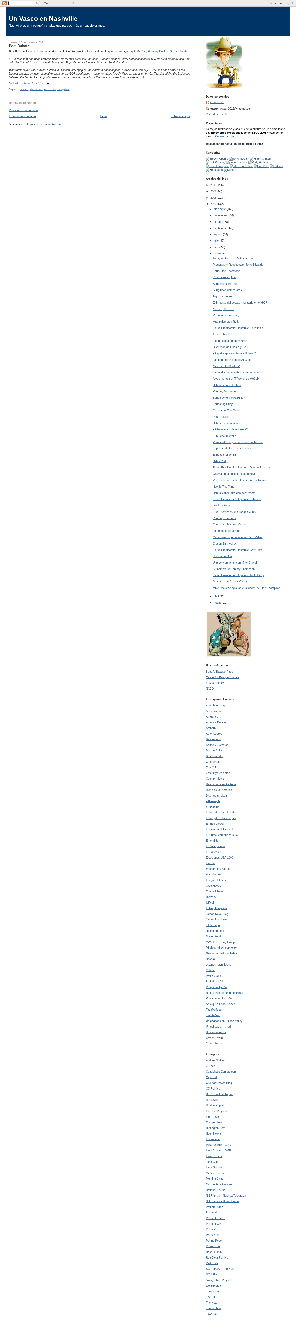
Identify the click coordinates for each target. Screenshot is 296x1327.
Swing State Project (218, 1280)
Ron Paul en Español (219, 998)
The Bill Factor (222, 334)
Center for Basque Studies (222, 677)
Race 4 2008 (214, 1252)
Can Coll (211, 767)
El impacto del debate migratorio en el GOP (240, 302)
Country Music (215, 778)
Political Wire (214, 1223)
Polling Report (214, 1240)
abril (217, 596)
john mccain (36, 89)
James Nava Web (217, 919)
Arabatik (211, 728)
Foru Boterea (214, 874)
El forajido (212, 840)
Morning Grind (214, 1178)
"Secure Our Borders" (226, 366)
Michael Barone (215, 1173)
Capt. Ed (211, 1077)
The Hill (210, 1297)
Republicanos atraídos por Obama (234, 492)
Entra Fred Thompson (226, 271)
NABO (210, 688)
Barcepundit (213, 739)
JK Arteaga (213, 925)
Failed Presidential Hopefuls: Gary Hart (237, 549)
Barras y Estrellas (217, 744)
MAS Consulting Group (220, 942)
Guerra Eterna (214, 891)
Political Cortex (215, 1218)
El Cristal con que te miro (222, 835)
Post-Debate (220, 416)
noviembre (221, 215)
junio (217, 247)
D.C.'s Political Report (219, 1094)
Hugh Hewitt (213, 1133)
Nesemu (211, 959)
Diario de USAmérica (219, 790)
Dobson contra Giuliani (227, 385)
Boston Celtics (215, 750)
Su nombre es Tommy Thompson (234, 569)
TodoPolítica (213, 1009)
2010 (213, 185)
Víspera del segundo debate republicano (238, 442)
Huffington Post (215, 1128)
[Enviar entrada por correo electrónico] (47, 83)
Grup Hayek (213, 885)
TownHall (211, 1314)
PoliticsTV (212, 1235)
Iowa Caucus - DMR (218, 1150)
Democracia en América (221, 784)
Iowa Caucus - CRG (218, 1144)
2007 (213, 204)
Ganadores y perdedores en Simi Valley (237, 537)
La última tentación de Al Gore (232, 359)
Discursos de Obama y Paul (230, 347)
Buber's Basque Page (219, 671)
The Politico (213, 1308)
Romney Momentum (225, 391)
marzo (218, 602)
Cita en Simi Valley (225, 543)
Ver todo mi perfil (216, 114)
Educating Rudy (223, 404)
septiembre (221, 228)
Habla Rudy (220, 461)
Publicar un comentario (23, 110)
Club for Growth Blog (219, 1083)
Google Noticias (216, 880)
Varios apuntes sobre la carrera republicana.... (241, 480)
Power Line (213, 1246)
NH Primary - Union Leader (222, 1201)
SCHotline (212, 1274)
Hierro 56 (211, 897)
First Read (212, 1116)
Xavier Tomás (214, 1043)
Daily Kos (212, 1099)
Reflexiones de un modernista (224, 992)
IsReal (210, 902)
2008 (213, 197)
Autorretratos (214, 733)
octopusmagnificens (218, 964)
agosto (218, 234)
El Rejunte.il (213, 852)
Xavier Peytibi (214, 1037)
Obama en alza (222, 556)
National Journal (216, 1190)
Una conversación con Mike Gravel (235, 562)
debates (24, 89)
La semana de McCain (227, 530)
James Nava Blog (217, 914)
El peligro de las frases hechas (232, 448)
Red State (212, 1263)
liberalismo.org (215, 930)
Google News (214, 1122)
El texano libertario (224, 435)
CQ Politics (213, 1088)
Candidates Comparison (221, 1071)
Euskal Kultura (215, 683)
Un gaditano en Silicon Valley (224, 1021)
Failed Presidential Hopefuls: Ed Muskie (238, 328)
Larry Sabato (214, 1167)
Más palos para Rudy (226, 321)
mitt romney (50, 89)
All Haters (212, 716)
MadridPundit (214, 936)
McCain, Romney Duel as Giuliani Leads (162, 51)
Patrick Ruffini (215, 1206)
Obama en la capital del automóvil (234, 473)
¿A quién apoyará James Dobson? (234, 353)
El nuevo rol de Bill (224, 454)
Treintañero (213, 1015)
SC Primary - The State (220, 1268)
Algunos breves (222, 296)
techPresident (214, 1285)
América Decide (216, 722)
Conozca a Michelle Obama (230, 524)
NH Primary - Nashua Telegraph (226, 1195)
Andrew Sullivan (216, 1060)
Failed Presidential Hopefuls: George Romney (241, 467)
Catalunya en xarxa (218, 773)
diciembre (220, 209)
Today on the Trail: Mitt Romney (233, 258)
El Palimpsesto (215, 846)
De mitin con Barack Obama (230, 581)
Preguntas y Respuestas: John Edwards (238, 264)
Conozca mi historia (227, 136)
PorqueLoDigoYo (216, 987)
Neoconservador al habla (221, 953)
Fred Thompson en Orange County (234, 512)
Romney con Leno (224, 518)
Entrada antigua (180, 116)
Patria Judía (213, 975)
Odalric (210, 970)
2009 (213, 191)
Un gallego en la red (218, 1026)
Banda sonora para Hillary (229, 397)
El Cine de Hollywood (219, 829)
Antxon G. (217, 102)
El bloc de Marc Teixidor (221, 812)
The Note (211, 1302)
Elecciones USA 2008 (219, 857)
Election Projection (217, 1111)
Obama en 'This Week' (227, 410)
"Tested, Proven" (223, 309)
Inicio (103, 116)
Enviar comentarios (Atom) (44, 124)
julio (217, 240)
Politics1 (211, 1229)
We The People (222, 505)
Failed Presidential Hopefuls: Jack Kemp (238, 575)
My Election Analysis (219, 1184)
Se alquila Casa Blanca (220, 1004)
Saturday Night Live (225, 283)
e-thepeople (213, 801)
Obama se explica (224, 277)
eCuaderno (212, 806)
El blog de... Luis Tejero (221, 818)
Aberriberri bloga (216, 705)
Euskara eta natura (218, 868)
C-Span (210, 1066)
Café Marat (213, 761)
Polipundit (212, 1212)
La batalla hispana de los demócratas (236, 372)
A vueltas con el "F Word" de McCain (236, 378)
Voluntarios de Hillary (226, 315)
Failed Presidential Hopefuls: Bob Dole (237, 499)
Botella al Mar (214, 756)
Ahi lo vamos (214, 711)
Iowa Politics (214, 1156)
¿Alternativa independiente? (230, 429)
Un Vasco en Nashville (43, 18)
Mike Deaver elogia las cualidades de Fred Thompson (246, 588)
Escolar (210, 863)
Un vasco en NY (216, 1032)
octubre (219, 221)
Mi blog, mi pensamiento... (222, 947)
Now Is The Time (223, 486)
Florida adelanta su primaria (230, 340)
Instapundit (213, 1139)
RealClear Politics (217, 1257)
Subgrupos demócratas (227, 290)
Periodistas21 (214, 981)
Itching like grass (216, 908)
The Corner (213, 1291)
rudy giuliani (63, 89)
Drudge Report (215, 1105)
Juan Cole (212, 1161)
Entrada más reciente (22, 116)
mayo (217, 253)
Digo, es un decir (216, 795)
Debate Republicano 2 (226, 423)
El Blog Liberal (215, 823)
